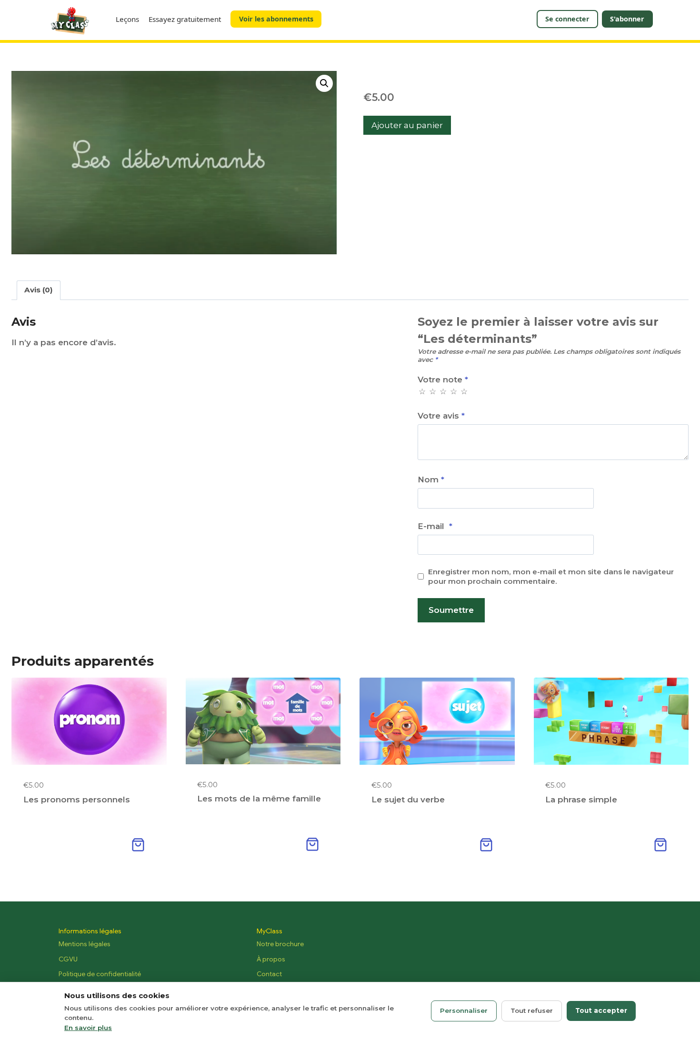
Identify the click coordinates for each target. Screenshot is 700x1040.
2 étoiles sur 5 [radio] (432, 392)
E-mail (435, 526)
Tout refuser (531, 1010)
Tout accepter (601, 1010)
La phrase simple (581, 799)
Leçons (127, 19)
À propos (271, 959)
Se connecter (567, 18)
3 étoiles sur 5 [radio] (443, 392)
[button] (324, 83)
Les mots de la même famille (259, 798)
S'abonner (627, 18)
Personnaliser (464, 1010)
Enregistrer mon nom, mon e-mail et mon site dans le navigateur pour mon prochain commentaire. (551, 576)
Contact (269, 974)
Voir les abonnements (276, 18)
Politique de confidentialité (100, 974)
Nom (431, 479)
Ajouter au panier (407, 125)
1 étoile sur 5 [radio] (422, 392)
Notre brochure (280, 944)
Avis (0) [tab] (38, 289)
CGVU (68, 959)
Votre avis (441, 415)
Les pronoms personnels (76, 799)
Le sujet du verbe (408, 799)
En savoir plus (88, 1027)
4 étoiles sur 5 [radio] (453, 392)
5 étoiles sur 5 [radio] (464, 392)
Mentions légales (84, 944)
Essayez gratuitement (185, 19)
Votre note (443, 379)
